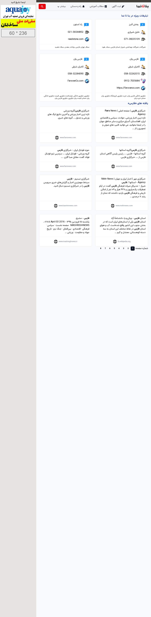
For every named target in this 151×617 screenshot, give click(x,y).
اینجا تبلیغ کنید (18, 2)
